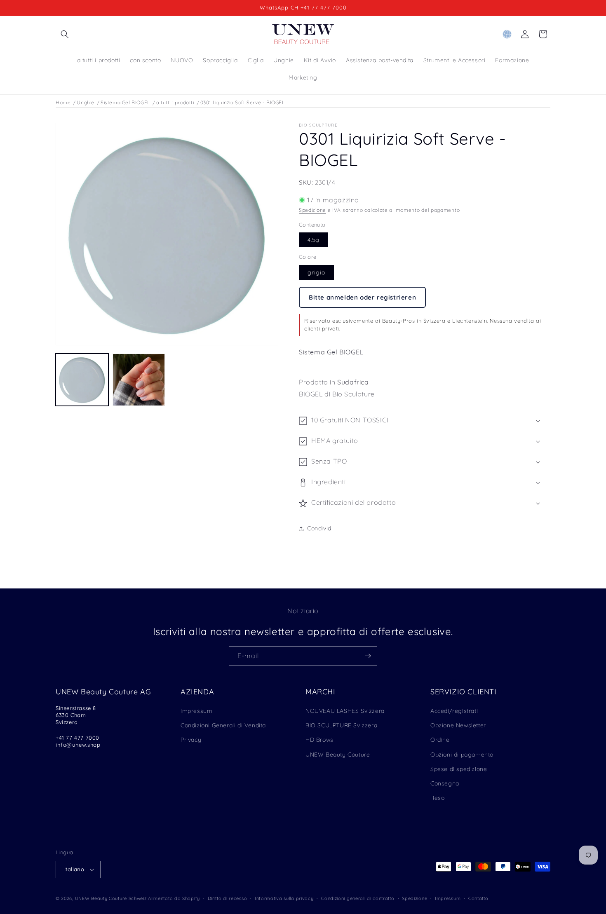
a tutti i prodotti (175, 102)
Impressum (196, 711)
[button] (65, 34)
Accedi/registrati (454, 711)
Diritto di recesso (227, 898)
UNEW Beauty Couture (337, 754)
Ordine (440, 739)
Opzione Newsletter (458, 725)
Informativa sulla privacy (284, 898)
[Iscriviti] (368, 656)
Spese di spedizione (458, 769)
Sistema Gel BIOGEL (125, 102)
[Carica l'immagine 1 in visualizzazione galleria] (82, 380)
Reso (437, 798)
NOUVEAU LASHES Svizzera (345, 711)
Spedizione (312, 210)
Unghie (85, 102)
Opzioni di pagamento (461, 754)
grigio (316, 272)
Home (63, 102)
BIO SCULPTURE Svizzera (341, 725)
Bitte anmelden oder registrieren (362, 297)
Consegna (444, 783)
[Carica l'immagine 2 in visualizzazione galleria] (139, 380)
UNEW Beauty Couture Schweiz (111, 898)
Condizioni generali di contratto (357, 898)
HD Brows (319, 739)
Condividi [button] (320, 528)
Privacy (191, 739)
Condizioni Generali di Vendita (223, 725)
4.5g (313, 240)
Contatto (478, 898)
